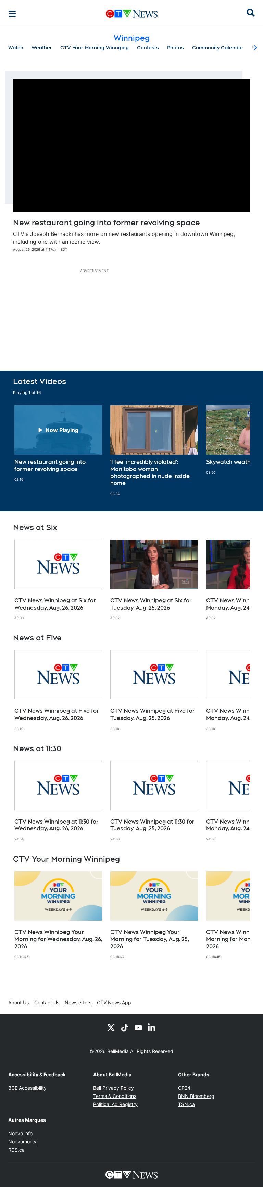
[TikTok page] (125, 1027)
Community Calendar (217, 47)
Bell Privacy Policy (113, 1088)
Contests (148, 47)
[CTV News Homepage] (132, 14)
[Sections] (12, 14)
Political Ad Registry (115, 1104)
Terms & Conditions (114, 1096)
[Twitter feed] (111, 1027)
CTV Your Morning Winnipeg (94, 47)
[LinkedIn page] (152, 1027)
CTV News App (114, 1002)
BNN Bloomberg (196, 1096)
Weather (42, 47)
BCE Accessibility (27, 1088)
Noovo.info (20, 1133)
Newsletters (78, 1002)
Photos (175, 47)
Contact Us (46, 1002)
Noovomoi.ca (23, 1141)
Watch (15, 47)
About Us (18, 1002)
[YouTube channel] (138, 1027)
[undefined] (58, 443)
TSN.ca (186, 1104)
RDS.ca (16, 1150)
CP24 (184, 1088)
